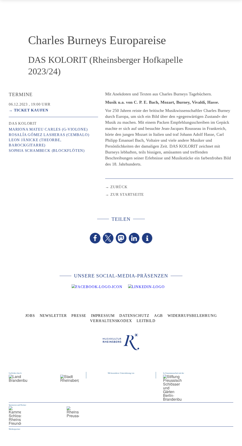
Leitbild (146, 321)
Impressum (103, 316)
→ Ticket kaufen (28, 110)
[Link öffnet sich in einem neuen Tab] (97, 286)
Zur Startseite (127, 194)
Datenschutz (134, 316)
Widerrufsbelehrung (192, 316)
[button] (95, 238)
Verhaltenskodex (111, 321)
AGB (158, 316)
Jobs (30, 316)
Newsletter (53, 316)
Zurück (119, 187)
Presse (78, 316)
